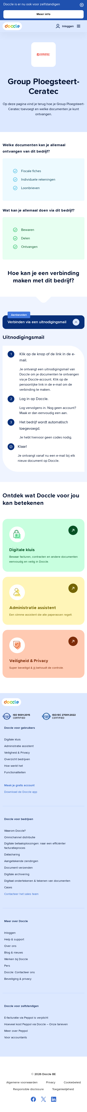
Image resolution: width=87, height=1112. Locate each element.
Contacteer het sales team (21, 894)
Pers (7, 965)
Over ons (10, 946)
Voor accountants (15, 1037)
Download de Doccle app (20, 792)
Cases (8, 887)
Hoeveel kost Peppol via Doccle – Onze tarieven (36, 1024)
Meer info (43, 14)
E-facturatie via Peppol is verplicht (26, 1017)
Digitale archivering (16, 874)
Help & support (14, 939)
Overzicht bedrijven (17, 759)
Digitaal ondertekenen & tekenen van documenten (37, 881)
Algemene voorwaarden (22, 1082)
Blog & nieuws (13, 952)
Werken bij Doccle (16, 959)
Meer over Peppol (16, 1031)
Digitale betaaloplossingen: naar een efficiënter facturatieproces (35, 845)
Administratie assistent (19, 746)
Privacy (50, 1082)
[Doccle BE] (12, 26)
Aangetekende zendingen (21, 861)
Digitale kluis (12, 739)
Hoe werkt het (13, 766)
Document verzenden (18, 867)
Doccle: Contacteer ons (19, 972)
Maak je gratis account (19, 785)
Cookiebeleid (72, 1082)
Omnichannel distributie (19, 837)
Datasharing (12, 854)
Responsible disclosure (28, 1089)
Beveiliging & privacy (17, 979)
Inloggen (10, 933)
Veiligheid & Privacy (17, 752)
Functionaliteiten (15, 772)
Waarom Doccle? (15, 830)
